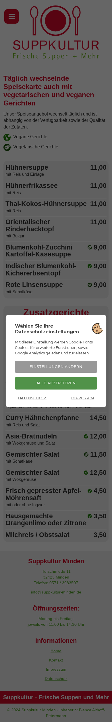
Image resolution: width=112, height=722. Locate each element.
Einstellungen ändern (56, 366)
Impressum (82, 398)
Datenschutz (32, 398)
